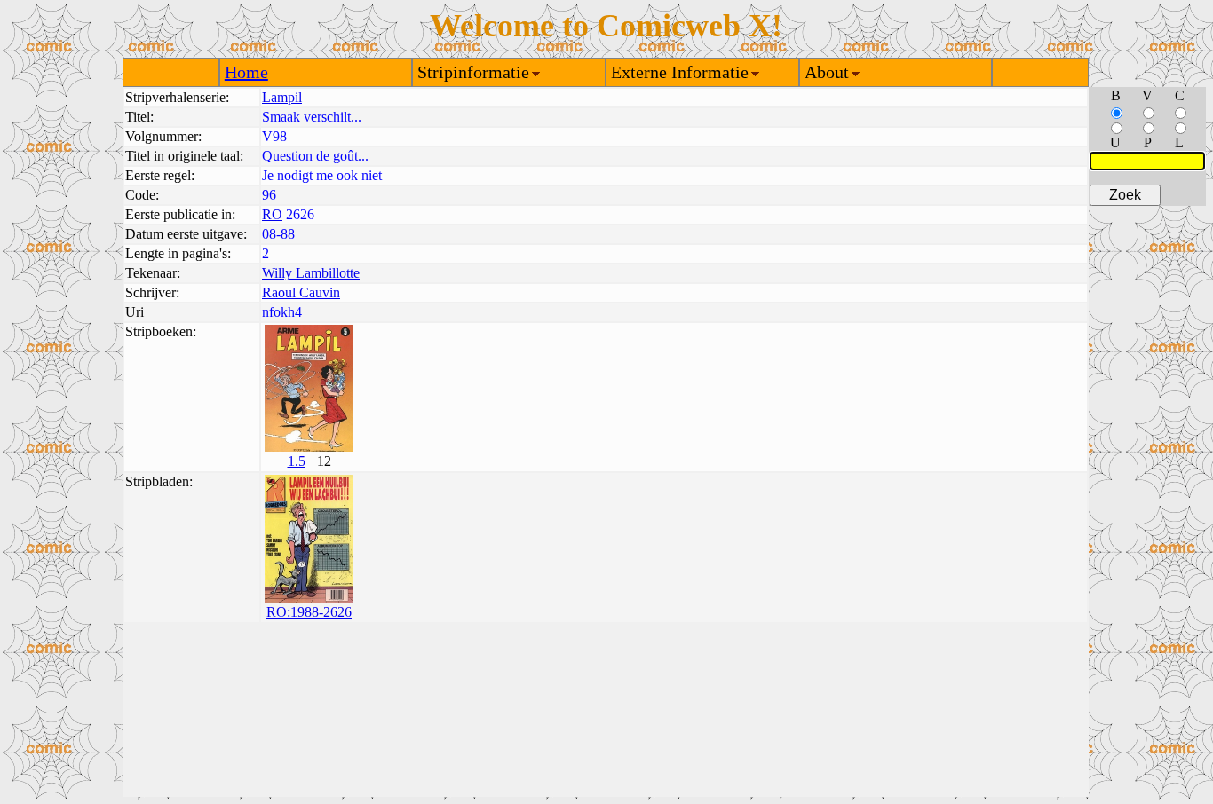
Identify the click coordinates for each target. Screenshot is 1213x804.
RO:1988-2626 (309, 611)
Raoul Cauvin (301, 292)
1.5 (296, 461)
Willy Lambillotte (311, 272)
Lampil (282, 97)
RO (272, 214)
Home (246, 72)
